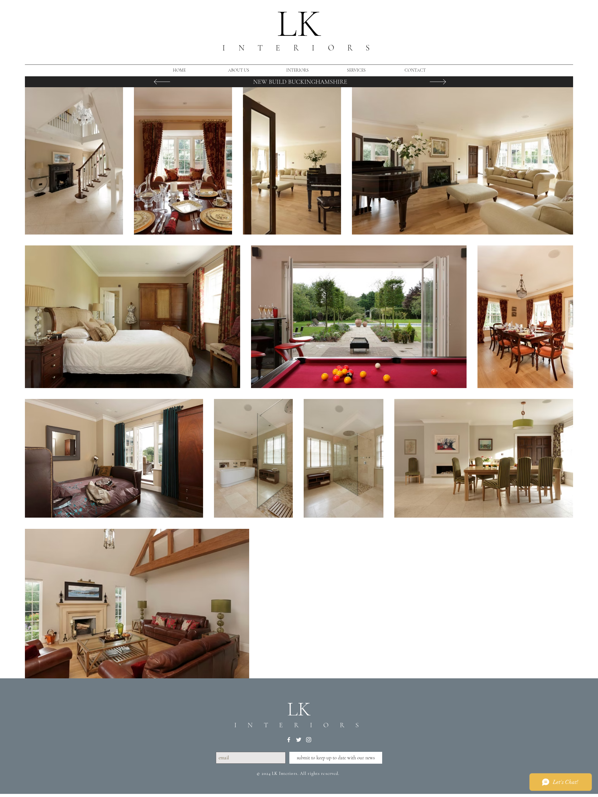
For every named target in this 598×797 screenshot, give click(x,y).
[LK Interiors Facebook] (288, 739)
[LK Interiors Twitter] (298, 739)
